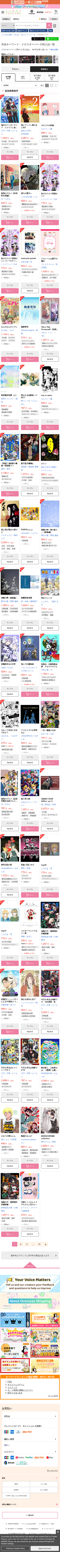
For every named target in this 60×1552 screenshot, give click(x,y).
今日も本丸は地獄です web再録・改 (49, 1000)
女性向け (54, 19)
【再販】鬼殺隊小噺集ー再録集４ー (9, 464)
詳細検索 (54, 25)
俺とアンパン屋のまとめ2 (29, 126)
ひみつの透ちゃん (8, 1135)
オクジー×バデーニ (16, 1384)
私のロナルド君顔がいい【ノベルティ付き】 (9, 260)
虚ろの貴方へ (26, 193)
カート (11, 157)
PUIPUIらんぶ (27, 529)
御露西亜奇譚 (26, 597)
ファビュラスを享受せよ (29, 731)
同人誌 (16, 34)
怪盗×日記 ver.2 (27, 864)
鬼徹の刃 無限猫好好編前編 (9, 1203)
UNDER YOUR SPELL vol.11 (47, 799)
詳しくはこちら (52, 1470)
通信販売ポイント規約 (47, 1524)
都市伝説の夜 (6, 864)
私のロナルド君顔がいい (49, 194)
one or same (46, 395)
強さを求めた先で (28, 999)
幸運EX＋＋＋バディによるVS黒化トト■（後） (9, 1001)
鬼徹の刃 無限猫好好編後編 (49, 932)
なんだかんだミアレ (9, 326)
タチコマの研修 (47, 125)
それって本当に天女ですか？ (9, 731)
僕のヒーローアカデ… (38, 30)
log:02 (43, 865)
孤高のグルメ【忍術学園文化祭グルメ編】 (9, 801)
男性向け (44, 19)
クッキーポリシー (49, 1529)
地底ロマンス (22, 30)
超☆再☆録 (25, 798)
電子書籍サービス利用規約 (15, 1529)
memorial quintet (28, 258)
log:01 (3, 930)
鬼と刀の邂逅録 (27, 664)
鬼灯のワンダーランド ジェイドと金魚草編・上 (9, 127)
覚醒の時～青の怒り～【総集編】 (49, 530)
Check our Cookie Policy (15, 1548)
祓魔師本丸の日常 (8, 664)
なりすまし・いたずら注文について (41, 1533)
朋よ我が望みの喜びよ (9, 530)
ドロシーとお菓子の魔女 (49, 259)
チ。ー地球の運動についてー (20, 1390)
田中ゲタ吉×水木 (8, 30)
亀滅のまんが (26, 1135)
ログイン (48, 12)
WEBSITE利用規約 (13, 1524)
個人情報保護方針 (33, 1529)
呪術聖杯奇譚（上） (9, 395)
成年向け (16, 19)
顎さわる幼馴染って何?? (29, 396)
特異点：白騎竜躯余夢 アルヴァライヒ (49, 665)
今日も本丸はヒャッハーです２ (9, 1068)
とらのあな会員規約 (30, 1524)
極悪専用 (24, 326)
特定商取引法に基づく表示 (18, 1533)
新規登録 (40, 12)
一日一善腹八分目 (48, 730)
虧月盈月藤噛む (27, 463)
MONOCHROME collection (48, 1137)
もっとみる (53, 1395)
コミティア (12, 1387)
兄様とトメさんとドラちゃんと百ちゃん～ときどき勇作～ (29, 1204)
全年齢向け (6, 19)
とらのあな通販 (6, 34)
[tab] (23, 77)
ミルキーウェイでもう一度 (29, 931)
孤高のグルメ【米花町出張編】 (9, 194)
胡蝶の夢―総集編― (9, 597)
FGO (10, 1381)
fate (50, 30)
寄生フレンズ (46, 597)
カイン (44, 463)
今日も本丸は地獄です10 (29, 1068)
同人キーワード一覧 (28, 34)
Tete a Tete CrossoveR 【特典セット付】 (49, 329)
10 (39, 1244)
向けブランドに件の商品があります (30, 1255)
